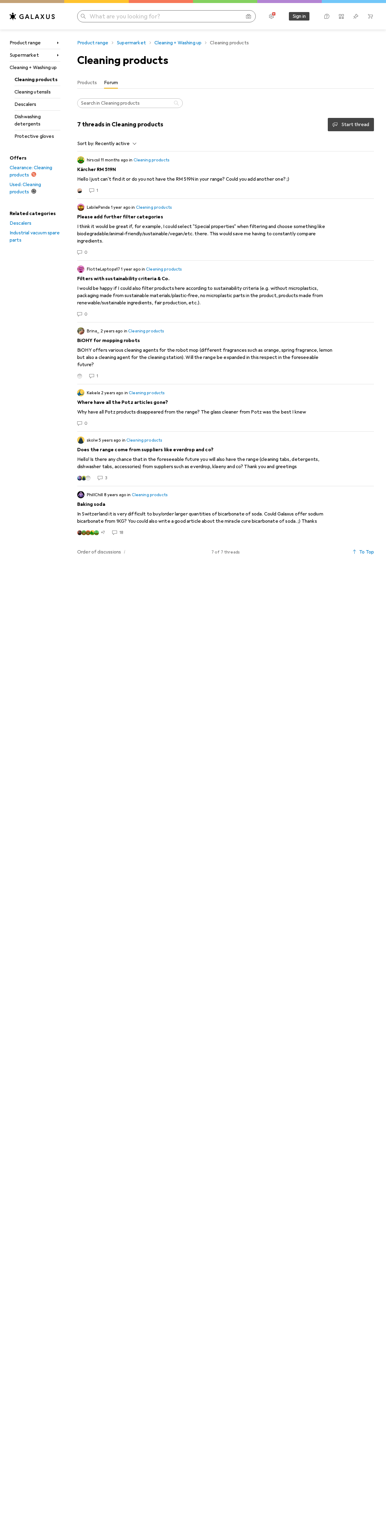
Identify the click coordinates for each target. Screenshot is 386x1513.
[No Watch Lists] (356, 16)
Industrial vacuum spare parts (35, 236)
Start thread (355, 125)
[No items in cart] (370, 16)
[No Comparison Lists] (341, 16)
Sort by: (85, 144)
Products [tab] (87, 83)
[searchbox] (130, 103)
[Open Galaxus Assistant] (327, 16)
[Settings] (271, 16)
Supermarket (24, 55)
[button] (124, 551)
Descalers (25, 104)
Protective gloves (34, 136)
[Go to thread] (225, 174)
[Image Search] (248, 16)
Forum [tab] (111, 83)
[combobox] (114, 143)
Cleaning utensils (32, 92)
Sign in (299, 16)
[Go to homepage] (32, 16)
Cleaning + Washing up (33, 68)
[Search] (177, 103)
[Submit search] (83, 16)
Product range (25, 43)
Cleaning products (36, 80)
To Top (366, 552)
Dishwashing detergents (27, 120)
